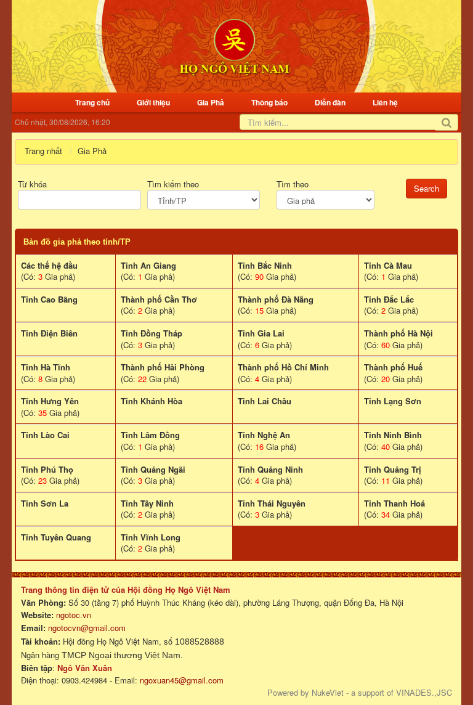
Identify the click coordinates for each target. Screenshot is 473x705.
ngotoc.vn (73, 615)
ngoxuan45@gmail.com (180, 680)
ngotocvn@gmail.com (87, 628)
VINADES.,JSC (424, 692)
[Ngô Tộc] (234, 45)
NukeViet (328, 692)
